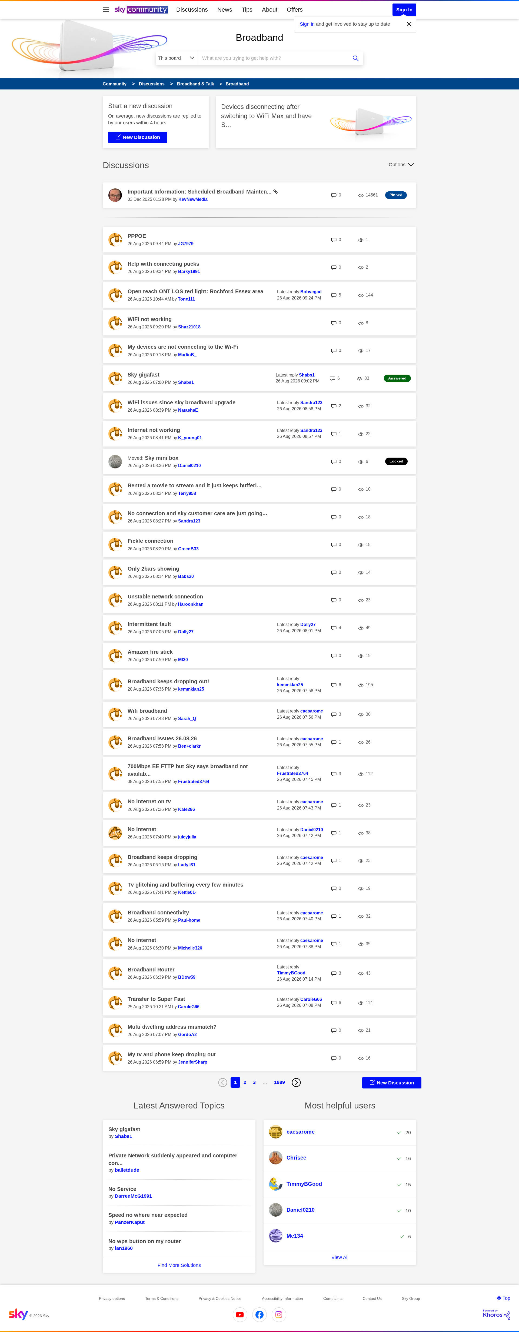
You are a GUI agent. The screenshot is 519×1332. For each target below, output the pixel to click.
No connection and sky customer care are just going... (197, 513)
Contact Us (372, 1298)
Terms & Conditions (161, 1298)
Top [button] (506, 1298)
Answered (397, 378)
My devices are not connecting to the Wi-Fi (183, 347)
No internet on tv (149, 801)
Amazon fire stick (150, 652)
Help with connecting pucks (163, 264)
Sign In (404, 9)
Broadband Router (151, 970)
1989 (279, 1082)
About (269, 9)
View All (339, 1257)
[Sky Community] (141, 10)
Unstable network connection (165, 597)
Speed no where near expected (148, 1215)
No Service (122, 1189)
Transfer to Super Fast (156, 999)
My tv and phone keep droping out (172, 1054)
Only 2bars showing (153, 569)
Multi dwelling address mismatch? (172, 1027)
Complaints (332, 1298)
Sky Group (411, 1298)
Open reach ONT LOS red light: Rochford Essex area (195, 291)
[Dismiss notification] (409, 24)
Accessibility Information (282, 1298)
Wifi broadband (147, 711)
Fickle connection (150, 541)
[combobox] (272, 58)
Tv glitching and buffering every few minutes (185, 885)
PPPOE (137, 236)
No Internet (142, 829)
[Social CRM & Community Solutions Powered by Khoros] (496, 1315)
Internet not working (154, 430)
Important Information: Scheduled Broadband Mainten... (200, 192)
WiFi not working (150, 319)
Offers (295, 9)
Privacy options (112, 1298)
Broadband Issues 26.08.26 (162, 738)
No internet (142, 940)
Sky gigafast (143, 375)
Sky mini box (161, 458)
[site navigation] (106, 9)
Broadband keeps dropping (162, 857)
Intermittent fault (149, 624)
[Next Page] (296, 1082)
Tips (247, 9)
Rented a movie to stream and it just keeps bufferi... (195, 485)
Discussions (192, 9)
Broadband (259, 37)
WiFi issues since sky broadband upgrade (181, 402)
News (224, 9)
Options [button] (397, 164)
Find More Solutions (179, 1265)
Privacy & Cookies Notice (220, 1298)
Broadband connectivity (158, 912)
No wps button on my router (144, 1241)
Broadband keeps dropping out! (168, 681)
